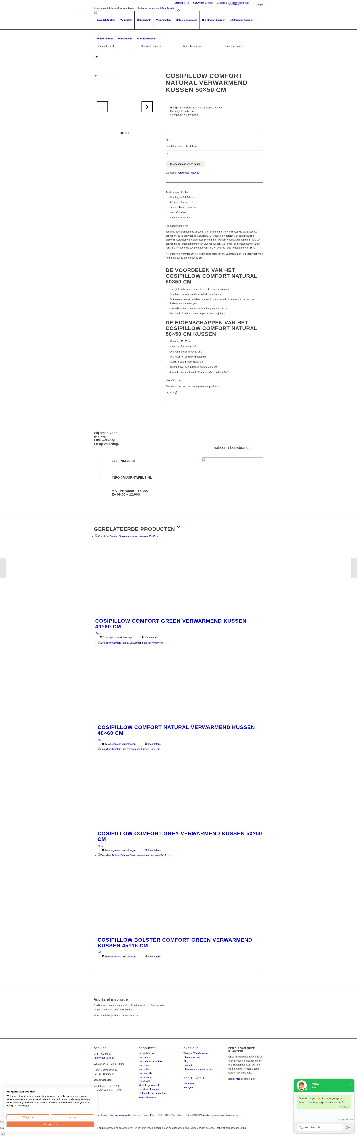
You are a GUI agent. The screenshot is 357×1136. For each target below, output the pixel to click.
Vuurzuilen (144, 1065)
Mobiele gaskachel (149, 1085)
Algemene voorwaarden (120, 1115)
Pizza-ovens (145, 1077)
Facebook (189, 1083)
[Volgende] (147, 106)
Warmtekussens (147, 1097)
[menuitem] (182, 3)
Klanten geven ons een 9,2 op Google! (155, 8)
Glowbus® (144, 1081)
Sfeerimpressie (182, 3)
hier (116, 1015)
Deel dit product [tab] (174, 380)
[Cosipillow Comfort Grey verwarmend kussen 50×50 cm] (354, 568)
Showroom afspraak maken (198, 1069)
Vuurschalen (145, 1069)
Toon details (151, 637)
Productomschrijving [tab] (177, 225)
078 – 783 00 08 (102, 1053)
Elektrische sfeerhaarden (152, 1093)
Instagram (189, 1087)
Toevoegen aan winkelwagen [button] (117, 637)
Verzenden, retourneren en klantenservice (219, 1115)
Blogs (187, 1061)
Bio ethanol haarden (149, 1089)
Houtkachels (145, 1073)
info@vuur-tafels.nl (132, 477)
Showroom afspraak (203, 3)
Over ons (137, 1115)
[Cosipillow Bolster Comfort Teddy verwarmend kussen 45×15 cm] (3, 568)
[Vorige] (102, 106)
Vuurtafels (144, 1057)
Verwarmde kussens (188, 172)
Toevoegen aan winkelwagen (185, 164)
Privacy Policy (149, 1115)
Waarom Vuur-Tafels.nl (196, 1053)
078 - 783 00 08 (123, 461)
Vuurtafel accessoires (150, 1061)
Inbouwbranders (147, 1053)
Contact (221, 3)
